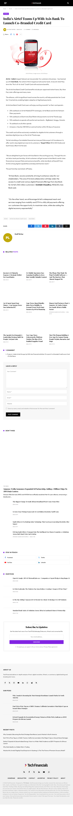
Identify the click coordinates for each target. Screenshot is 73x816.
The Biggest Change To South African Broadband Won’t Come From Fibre (36, 502)
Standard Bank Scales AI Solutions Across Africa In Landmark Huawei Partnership (39, 610)
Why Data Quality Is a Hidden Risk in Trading (16, 747)
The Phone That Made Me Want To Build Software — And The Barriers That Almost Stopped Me (58, 276)
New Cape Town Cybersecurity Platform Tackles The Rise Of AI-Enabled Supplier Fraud (34, 338)
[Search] (68, 3)
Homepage (11, 778)
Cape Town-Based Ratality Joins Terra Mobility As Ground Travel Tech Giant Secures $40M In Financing (35, 306)
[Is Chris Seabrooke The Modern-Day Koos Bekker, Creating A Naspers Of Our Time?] (7, 592)
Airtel (5, 218)
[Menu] (5, 3)
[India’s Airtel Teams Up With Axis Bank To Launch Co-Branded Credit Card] (28, 70)
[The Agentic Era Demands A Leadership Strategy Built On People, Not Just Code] (13, 325)
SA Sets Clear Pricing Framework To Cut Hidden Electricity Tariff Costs (36, 512)
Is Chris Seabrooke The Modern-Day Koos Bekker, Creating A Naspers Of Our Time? (40, 589)
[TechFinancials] (36, 3)
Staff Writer (12, 29)
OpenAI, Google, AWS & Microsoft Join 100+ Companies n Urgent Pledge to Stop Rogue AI (41, 578)
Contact (32, 778)
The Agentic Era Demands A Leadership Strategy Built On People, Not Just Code (13, 337)
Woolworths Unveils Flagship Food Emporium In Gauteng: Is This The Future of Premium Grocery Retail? (34, 750)
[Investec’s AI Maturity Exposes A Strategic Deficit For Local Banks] (13, 262)
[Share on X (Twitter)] (14, 34)
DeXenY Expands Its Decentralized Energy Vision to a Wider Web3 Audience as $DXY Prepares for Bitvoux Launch (40, 718)
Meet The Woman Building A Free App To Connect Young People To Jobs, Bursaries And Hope (59, 338)
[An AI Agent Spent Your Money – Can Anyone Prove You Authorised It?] (13, 293)
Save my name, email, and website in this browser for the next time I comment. (31, 408)
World (6, 13)
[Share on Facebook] (11, 34)
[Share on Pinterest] (17, 34)
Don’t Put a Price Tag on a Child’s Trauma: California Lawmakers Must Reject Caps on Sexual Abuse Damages (40, 707)
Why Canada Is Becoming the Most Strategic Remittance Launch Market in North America (38, 696)
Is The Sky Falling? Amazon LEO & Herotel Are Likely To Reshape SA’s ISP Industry (40, 600)
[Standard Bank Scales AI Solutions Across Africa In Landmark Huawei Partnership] (7, 613)
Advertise (41, 778)
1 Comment (28, 29)
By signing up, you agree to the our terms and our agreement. (37, 647)
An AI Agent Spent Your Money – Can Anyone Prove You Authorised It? (12, 305)
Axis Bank (32, 218)
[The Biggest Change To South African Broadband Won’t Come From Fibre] (7, 504)
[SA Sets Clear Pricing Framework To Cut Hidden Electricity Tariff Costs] (7, 514)
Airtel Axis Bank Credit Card (18, 218)
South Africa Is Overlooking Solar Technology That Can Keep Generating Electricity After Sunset (41, 523)
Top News (6, 486)
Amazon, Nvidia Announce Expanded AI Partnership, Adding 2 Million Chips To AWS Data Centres (35, 490)
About (63, 778)
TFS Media (26, 783)
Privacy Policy (47, 647)
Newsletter (21, 778)
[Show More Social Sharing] (20, 34)
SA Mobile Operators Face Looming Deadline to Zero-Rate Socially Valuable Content (36, 275)
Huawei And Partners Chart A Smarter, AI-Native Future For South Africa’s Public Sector (59, 306)
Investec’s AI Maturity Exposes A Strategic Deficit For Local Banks (12, 275)
